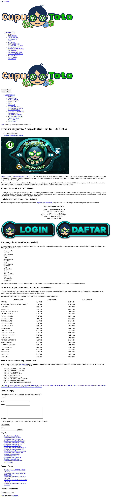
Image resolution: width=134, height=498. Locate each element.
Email (3, 401)
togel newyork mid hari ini (44, 202)
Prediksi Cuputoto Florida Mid (13, 444)
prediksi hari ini (16, 387)
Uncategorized (8, 462)
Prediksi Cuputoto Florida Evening (14, 442)
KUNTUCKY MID (14, 47)
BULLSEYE (12, 59)
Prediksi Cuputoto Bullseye (12, 436)
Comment (4, 418)
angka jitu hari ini (9, 385)
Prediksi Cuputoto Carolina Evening (14, 441)
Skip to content (5, 1)
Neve (2, 495)
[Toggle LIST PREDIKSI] (32, 95)
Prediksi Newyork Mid (27, 387)
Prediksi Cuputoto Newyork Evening (15, 451)
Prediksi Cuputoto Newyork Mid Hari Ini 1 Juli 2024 (16, 176)
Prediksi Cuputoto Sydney (12, 459)
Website (3, 404)
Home (2, 124)
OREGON (11, 42)
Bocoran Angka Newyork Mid (70, 385)
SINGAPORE (12, 36)
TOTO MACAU (13, 37)
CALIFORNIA (12, 57)
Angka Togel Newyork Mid (37, 385)
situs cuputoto (23, 364)
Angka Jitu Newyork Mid (21, 385)
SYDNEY (11, 34)
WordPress (15, 495)
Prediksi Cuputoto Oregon (12, 454)
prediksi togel (38, 387)
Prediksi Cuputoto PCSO (11, 455)
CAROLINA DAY (14, 55)
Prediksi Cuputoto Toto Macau (13, 460)
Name (3, 398)
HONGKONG (12, 39)
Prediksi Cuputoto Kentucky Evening (15, 447)
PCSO (10, 41)
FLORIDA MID (13, 50)
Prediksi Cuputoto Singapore (12, 457)
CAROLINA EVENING (15, 54)
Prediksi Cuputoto (84, 385)
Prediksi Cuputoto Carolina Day (13, 439)
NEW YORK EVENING (15, 45)
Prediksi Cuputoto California (12, 437)
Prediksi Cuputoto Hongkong (12, 446)
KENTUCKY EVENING (16, 49)
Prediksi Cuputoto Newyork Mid (13, 135)
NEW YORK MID (14, 44)
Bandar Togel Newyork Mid (53, 385)
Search (3, 428)
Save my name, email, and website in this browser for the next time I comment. (25, 421)
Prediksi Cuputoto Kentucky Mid (14, 449)
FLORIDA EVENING (15, 52)
